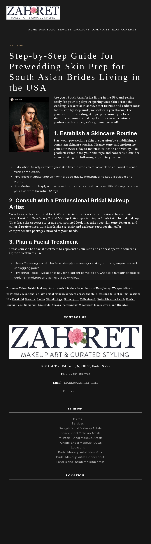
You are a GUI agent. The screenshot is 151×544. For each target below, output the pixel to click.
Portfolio (47, 29)
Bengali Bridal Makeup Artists (80, 428)
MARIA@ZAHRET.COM (81, 382)
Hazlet (130, 299)
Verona (56, 305)
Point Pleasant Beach (111, 299)
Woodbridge (54, 299)
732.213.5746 (81, 374)
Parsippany (70, 305)
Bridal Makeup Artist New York (80, 452)
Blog (115, 29)
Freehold (18, 299)
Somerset (30, 305)
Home (32, 29)
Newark (30, 299)
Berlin (41, 299)
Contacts (129, 29)
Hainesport (71, 299)
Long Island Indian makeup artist (80, 462)
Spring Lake (14, 305)
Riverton (123, 305)
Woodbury (86, 305)
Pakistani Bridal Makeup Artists (80, 438)
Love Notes (101, 29)
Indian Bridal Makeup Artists (80, 433)
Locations (81, 29)
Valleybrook (88, 299)
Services (64, 29)
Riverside (44, 305)
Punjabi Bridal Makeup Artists (80, 442)
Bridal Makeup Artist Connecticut (80, 457)
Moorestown (102, 305)
